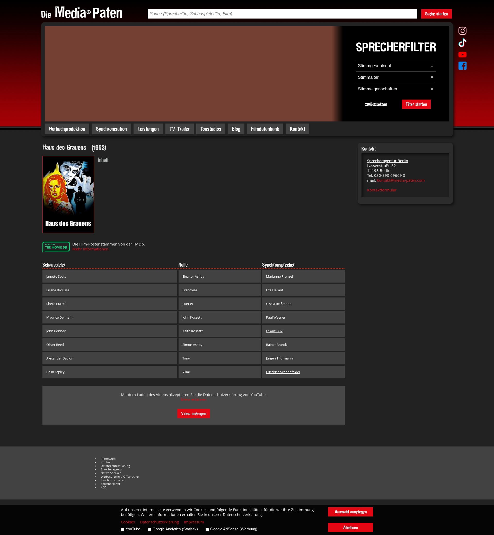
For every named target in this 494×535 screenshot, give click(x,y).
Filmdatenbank (265, 129)
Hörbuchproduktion (67, 129)
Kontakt (297, 129)
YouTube (133, 529)
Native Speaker (111, 473)
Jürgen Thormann (279, 358)
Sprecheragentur (112, 469)
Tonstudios (210, 129)
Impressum (108, 458)
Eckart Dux (274, 331)
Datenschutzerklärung (115, 466)
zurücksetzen (376, 104)
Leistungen (148, 129)
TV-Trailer (180, 129)
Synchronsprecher (113, 480)
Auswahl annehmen (351, 511)
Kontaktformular (381, 190)
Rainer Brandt (276, 344)
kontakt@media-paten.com (401, 180)
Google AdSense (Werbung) (233, 529)
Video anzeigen (193, 413)
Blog (236, 129)
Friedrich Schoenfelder (283, 372)
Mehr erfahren (194, 399)
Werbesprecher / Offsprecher (120, 476)
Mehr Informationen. (90, 249)
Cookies (128, 522)
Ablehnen (350, 527)
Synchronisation (111, 129)
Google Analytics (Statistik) (175, 529)
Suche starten (436, 14)
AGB (104, 487)
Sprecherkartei (110, 484)
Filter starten (416, 104)
